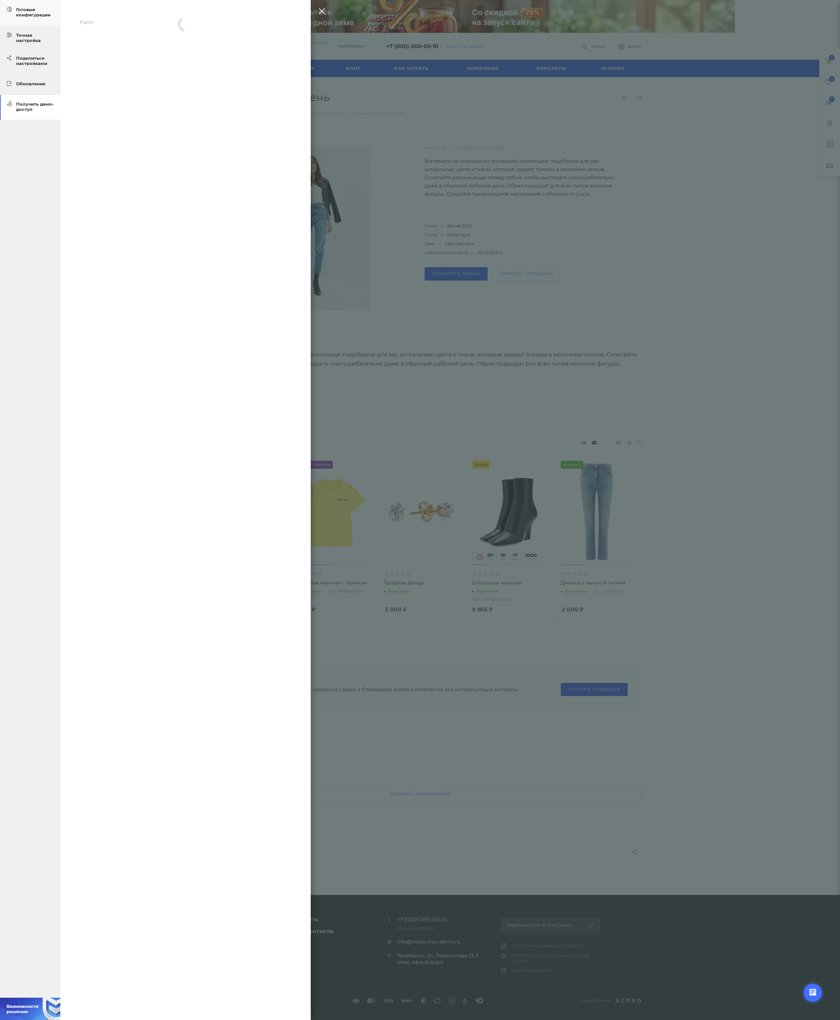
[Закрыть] (320, 13)
